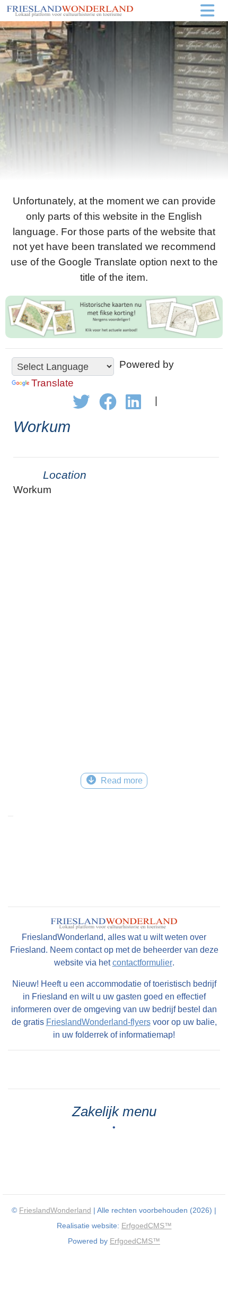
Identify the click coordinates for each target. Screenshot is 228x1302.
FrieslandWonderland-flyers (98, 1022)
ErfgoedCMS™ (146, 1225)
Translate (52, 383)
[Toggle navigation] (207, 10)
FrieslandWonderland (55, 1210)
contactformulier (142, 962)
